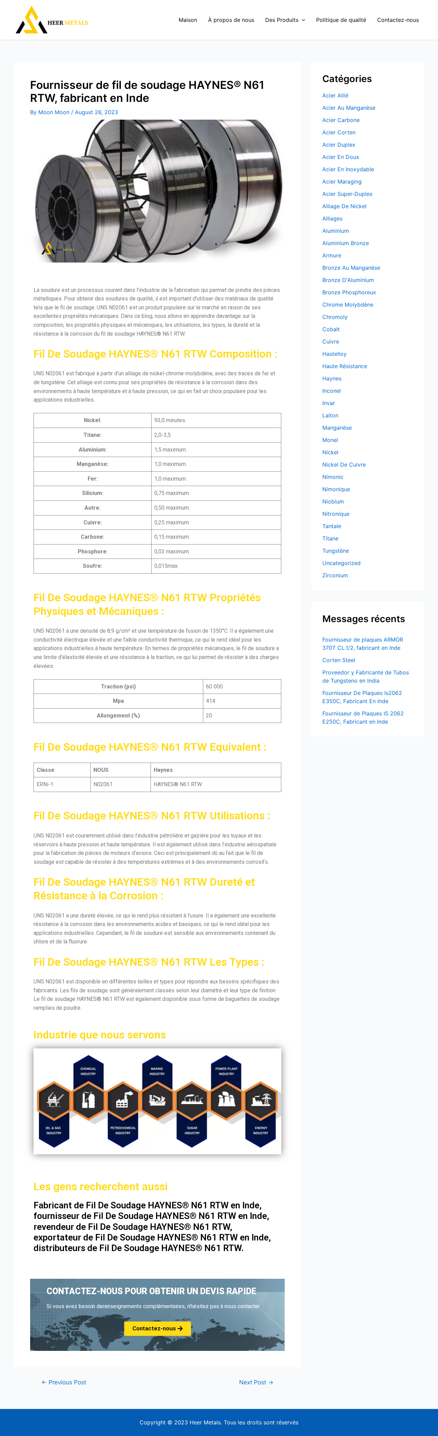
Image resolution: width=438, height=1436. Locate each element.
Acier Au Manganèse (348, 107)
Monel (330, 440)
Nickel (330, 452)
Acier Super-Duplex (347, 193)
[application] (301, 20)
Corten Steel (338, 660)
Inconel (331, 390)
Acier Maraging (342, 181)
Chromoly (335, 316)
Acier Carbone (341, 120)
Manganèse (337, 427)
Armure (331, 255)
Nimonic (333, 476)
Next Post (256, 1382)
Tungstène (335, 550)
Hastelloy (334, 353)
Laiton (330, 415)
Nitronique (335, 513)
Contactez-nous (398, 19)
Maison (188, 19)
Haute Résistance (344, 366)
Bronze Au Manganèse (351, 267)
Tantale (331, 526)
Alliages (332, 218)
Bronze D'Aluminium (348, 280)
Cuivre (330, 341)
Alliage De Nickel (344, 206)
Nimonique (336, 489)
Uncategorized (341, 563)
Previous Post (63, 1382)
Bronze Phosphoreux (349, 292)
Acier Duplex (339, 144)
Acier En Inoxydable (348, 169)
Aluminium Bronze (345, 243)
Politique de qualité (341, 19)
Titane (330, 538)
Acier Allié (335, 95)
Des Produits (281, 19)
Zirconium (335, 575)
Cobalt (331, 329)
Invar (328, 403)
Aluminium (335, 230)
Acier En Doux (340, 156)
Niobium (333, 501)
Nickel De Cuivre (344, 464)
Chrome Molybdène (347, 304)
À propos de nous (231, 19)
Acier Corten (339, 132)
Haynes (332, 378)
